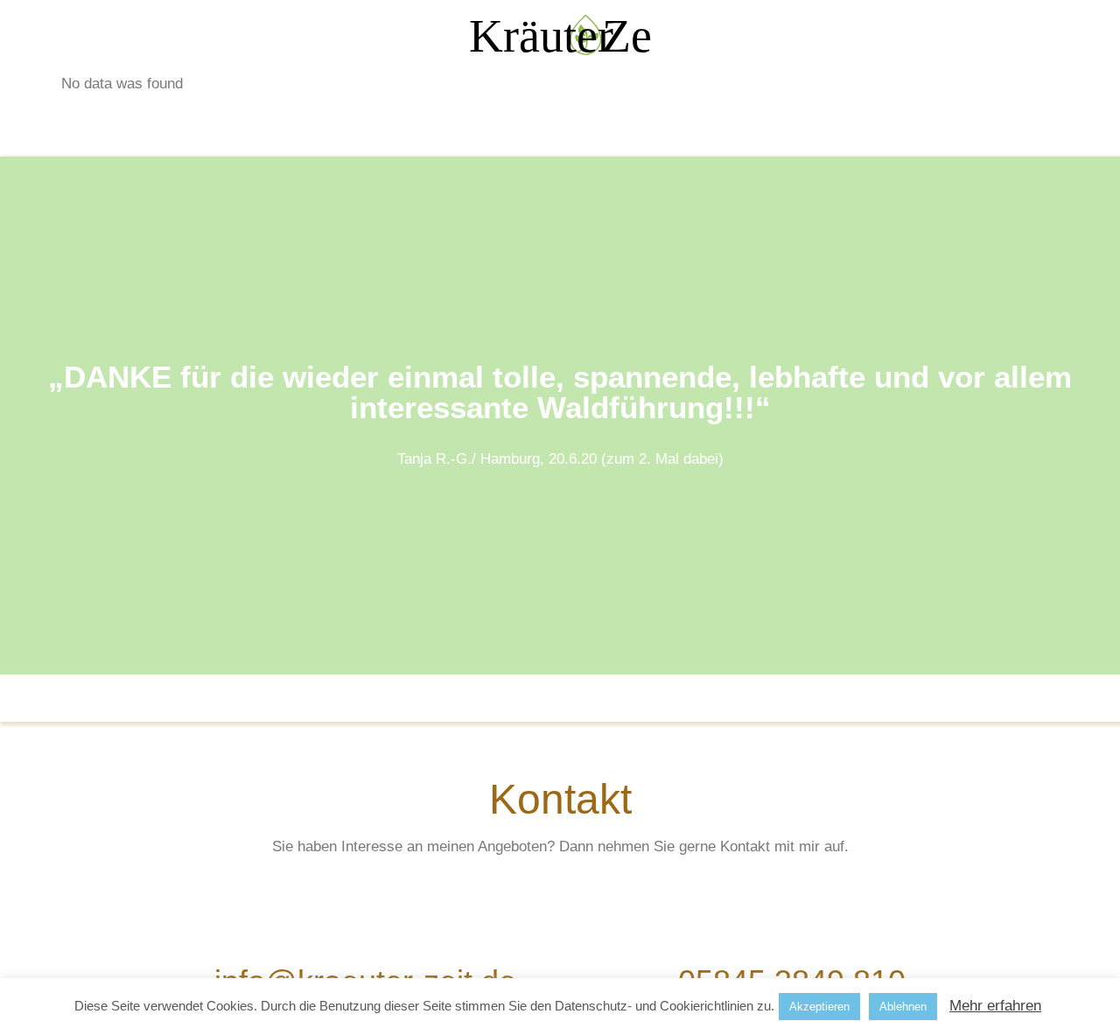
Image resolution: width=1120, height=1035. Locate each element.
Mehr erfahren (995, 1005)
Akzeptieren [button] (819, 1006)
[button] (560, 686)
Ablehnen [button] (903, 1006)
